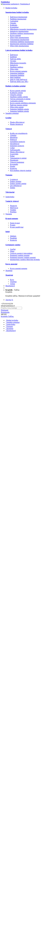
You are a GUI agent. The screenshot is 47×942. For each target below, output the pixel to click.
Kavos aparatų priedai (18, 91)
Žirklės (12, 188)
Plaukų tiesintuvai (16, 124)
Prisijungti (4, 310)
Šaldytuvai (14, 55)
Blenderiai (13, 137)
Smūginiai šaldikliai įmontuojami (22, 42)
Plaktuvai (13, 140)
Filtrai (12, 251)
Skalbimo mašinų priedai (19, 97)
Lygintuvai (14, 179)
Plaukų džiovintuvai (17, 122)
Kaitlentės (13, 25)
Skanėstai (9, 329)
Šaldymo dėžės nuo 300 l (19, 82)
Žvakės (12, 225)
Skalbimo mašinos (16, 67)
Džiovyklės (14, 69)
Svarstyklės (14, 154)
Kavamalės (14, 164)
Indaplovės (14, 65)
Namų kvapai (15, 223)
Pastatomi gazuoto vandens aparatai (23, 257)
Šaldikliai (13, 57)
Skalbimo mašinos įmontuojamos (22, 33)
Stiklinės (13, 236)
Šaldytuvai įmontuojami (18, 17)
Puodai (12, 166)
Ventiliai (13, 210)
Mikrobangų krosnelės (18, 63)
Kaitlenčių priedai (16, 93)
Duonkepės (14, 160)
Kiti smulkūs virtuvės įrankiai (20, 170)
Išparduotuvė (11, 331)
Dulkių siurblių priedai (18, 184)
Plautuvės (13, 206)
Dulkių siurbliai (15, 181)
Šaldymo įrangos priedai (18, 105)
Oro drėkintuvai (15, 186)
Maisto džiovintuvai (17, 152)
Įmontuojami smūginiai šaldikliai (21, 44)
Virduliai (13, 135)
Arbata (12, 284)
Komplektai (14, 27)
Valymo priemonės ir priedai (20, 99)
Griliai (12, 148)
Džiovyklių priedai (17, 107)
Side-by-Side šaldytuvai (18, 79)
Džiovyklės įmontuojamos (19, 38)
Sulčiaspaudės (15, 150)
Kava (12, 280)
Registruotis (5, 312)
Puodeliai (13, 238)
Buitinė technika (12, 320)
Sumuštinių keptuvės (17, 142)
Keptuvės (13, 168)
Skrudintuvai (14, 144)
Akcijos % (9, 300)
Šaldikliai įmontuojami (18, 19)
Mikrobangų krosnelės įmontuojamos (23, 29)
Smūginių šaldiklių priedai (19, 109)
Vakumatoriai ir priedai (18, 158)
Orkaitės (13, 23)
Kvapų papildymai (16, 227)
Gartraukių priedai (16, 101)
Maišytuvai (14, 208)
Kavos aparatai (15, 35)
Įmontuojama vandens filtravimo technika (25, 260)
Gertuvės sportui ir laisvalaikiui (21, 253)
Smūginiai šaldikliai (17, 73)
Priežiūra (13, 212)
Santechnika (10, 324)
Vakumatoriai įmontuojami (19, 40)
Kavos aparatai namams (18, 71)
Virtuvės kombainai (17, 162)
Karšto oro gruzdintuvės (18, 133)
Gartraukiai (14, 21)
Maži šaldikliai (15, 77)
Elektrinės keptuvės (17, 146)
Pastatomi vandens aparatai (19, 255)
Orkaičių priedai (16, 95)
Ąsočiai (13, 249)
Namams (9, 326)
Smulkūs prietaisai (13, 322)
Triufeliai (13, 282)
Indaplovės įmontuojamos (19, 31)
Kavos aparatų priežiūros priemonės (23, 103)
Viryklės (13, 61)
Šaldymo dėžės (15, 59)
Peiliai (12, 156)
